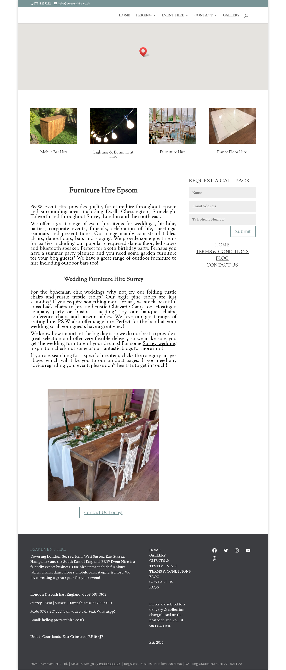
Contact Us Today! (103, 512)
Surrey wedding (159, 343)
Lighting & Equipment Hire (113, 155)
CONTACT (203, 15)
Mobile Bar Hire (54, 152)
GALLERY (231, 15)
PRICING (143, 15)
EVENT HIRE (173, 15)
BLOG (222, 259)
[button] (144, 52)
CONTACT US (222, 265)
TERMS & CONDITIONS (222, 252)
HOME (124, 15)
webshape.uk (109, 664)
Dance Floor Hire (232, 152)
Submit (243, 231)
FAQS (154, 587)
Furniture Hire (172, 152)
